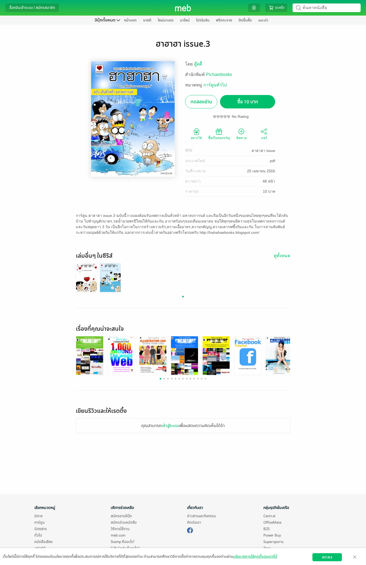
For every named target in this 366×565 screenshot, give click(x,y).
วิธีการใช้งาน (120, 529)
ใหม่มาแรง (166, 20)
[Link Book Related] (89, 355)
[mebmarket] (190, 529)
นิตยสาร (40, 529)
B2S (266, 529)
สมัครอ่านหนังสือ (124, 522)
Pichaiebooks (219, 74)
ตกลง (327, 557)
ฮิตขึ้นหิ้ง (245, 20)
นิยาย (38, 516)
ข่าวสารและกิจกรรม (201, 516)
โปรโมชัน (203, 20)
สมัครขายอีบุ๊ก (121, 516)
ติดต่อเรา (194, 522)
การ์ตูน (39, 522)
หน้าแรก (130, 20)
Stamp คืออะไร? (123, 542)
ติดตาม (241, 138)
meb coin (118, 535)
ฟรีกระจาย (224, 20)
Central (269, 516)
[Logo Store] (183, 7)
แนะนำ (263, 20)
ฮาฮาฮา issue (263, 150)
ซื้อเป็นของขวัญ (219, 138)
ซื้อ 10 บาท (247, 101)
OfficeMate (272, 522)
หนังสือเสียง (43, 542)
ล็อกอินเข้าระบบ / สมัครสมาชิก (32, 7)
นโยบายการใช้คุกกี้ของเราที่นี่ (255, 556)
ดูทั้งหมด (282, 255)
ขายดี (147, 20)
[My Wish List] (254, 7)
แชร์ (264, 138)
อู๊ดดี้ (198, 64)
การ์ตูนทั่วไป (215, 85)
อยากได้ (196, 138)
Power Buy (272, 535)
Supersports (273, 542)
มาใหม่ (185, 20)
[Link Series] (86, 277)
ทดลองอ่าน (201, 101)
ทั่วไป (38, 535)
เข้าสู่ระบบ (170, 425)
